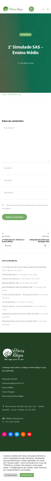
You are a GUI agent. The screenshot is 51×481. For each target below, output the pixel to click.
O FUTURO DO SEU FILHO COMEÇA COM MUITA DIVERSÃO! (24, 267)
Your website (8, 193)
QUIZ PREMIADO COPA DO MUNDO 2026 (17, 287)
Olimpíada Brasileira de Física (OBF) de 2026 (20, 314)
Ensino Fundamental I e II (13, 383)
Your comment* (9, 128)
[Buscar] (45, 245)
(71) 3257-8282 (12, 422)
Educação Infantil (9, 379)
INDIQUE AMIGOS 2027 (10, 283)
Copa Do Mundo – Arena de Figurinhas (17, 306)
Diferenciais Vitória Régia (12, 396)
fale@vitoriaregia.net (14, 418)
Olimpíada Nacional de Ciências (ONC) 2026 (19, 321)
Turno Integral (8, 391)
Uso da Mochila (8, 302)
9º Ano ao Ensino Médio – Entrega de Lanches (20, 294)
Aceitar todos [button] (26, 475)
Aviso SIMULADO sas (11, 94)
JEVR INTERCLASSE (9, 274)
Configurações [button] (11, 475)
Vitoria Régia (26, 35)
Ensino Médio (7, 387)
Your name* (8, 168)
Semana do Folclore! (10, 279)
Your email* (8, 180)
